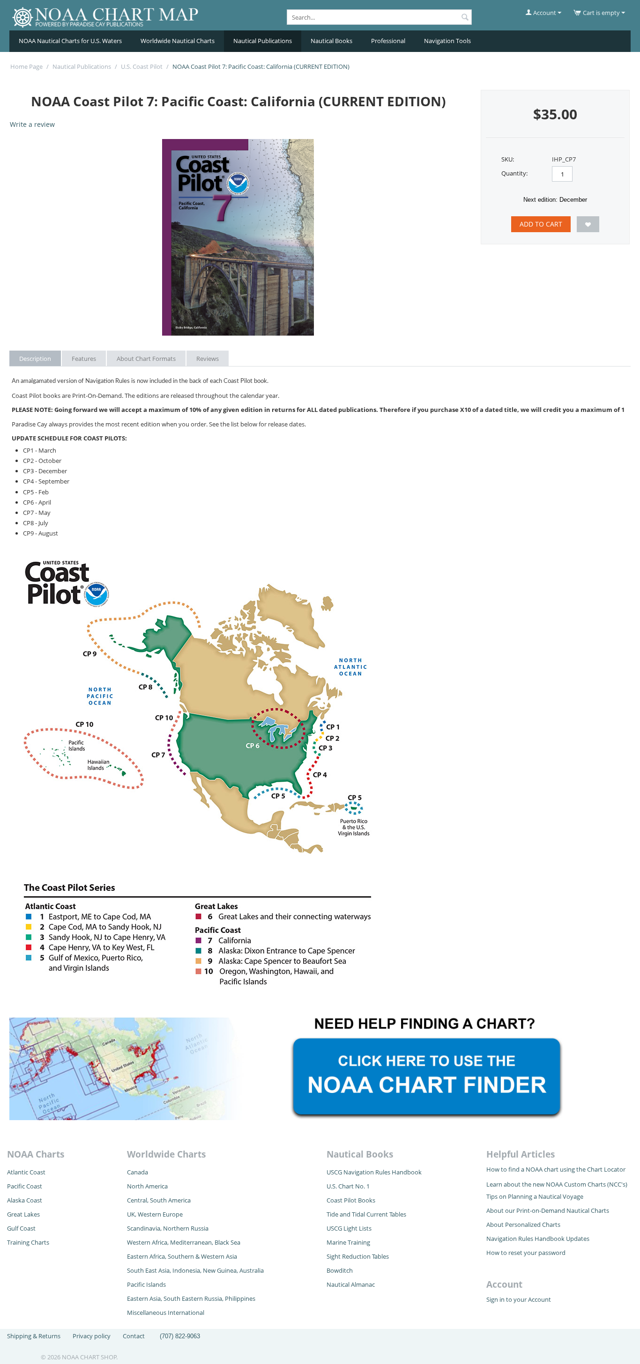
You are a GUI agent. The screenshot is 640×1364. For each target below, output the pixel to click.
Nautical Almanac (351, 1284)
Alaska (16, 1200)
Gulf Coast (21, 1228)
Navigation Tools (447, 41)
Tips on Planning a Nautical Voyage (534, 1196)
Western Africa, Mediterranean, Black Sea (183, 1242)
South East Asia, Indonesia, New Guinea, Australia (195, 1270)
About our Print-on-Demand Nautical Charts (547, 1210)
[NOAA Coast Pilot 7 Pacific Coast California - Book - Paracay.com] (238, 237)
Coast (34, 1200)
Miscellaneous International (165, 1312)
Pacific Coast (24, 1186)
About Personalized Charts (523, 1224)
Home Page (26, 66)
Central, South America (159, 1200)
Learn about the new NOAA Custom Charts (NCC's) (556, 1184)
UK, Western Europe (155, 1214)
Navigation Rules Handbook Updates (537, 1238)
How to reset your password (526, 1252)
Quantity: (514, 173)
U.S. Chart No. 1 (348, 1186)
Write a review (32, 124)
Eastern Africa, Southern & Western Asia (182, 1256)
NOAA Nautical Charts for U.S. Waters (70, 41)
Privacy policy (92, 1336)
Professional (388, 41)
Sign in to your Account (518, 1299)
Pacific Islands (146, 1284)
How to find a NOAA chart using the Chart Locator (555, 1169)
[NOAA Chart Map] (106, 16)
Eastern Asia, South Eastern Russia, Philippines (191, 1298)
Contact (134, 1336)
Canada (137, 1172)
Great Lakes (23, 1214)
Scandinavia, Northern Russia (167, 1228)
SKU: (507, 159)
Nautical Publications (262, 41)
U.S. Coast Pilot (142, 66)
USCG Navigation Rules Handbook (374, 1172)
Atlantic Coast (26, 1172)
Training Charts (28, 1242)
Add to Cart (541, 224)
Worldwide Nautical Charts (178, 41)
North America (147, 1186)
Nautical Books (331, 41)
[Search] (464, 18)
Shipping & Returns (33, 1336)
